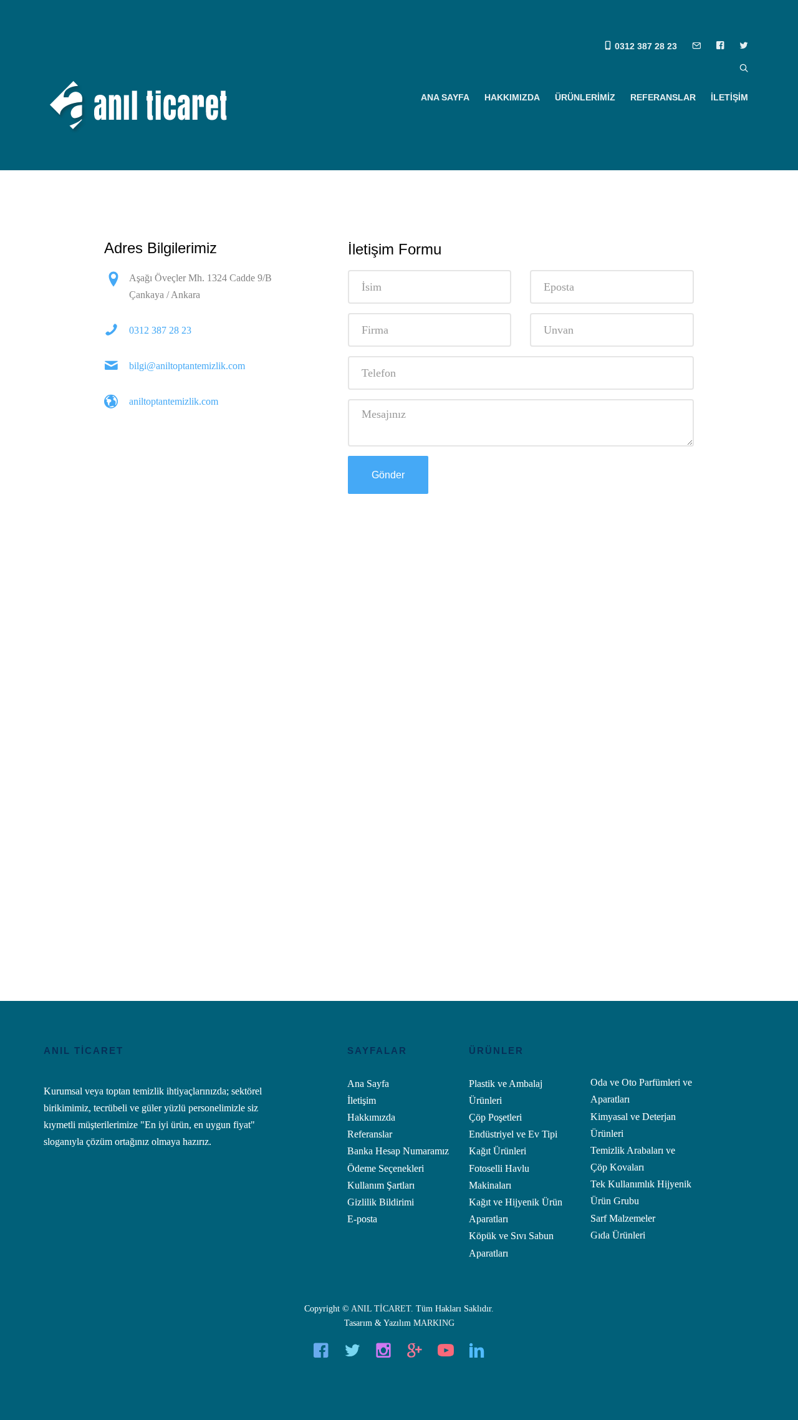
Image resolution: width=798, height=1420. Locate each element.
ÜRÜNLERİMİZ (585, 97)
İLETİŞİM (729, 97)
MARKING (433, 1323)
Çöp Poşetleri (495, 1117)
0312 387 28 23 (644, 46)
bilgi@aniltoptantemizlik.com (187, 365)
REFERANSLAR (663, 97)
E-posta (362, 1219)
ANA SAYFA (445, 97)
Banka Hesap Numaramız (398, 1151)
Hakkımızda (371, 1117)
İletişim (361, 1100)
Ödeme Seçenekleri (385, 1168)
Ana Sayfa (368, 1083)
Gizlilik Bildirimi (380, 1202)
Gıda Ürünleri (617, 1235)
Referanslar (369, 1134)
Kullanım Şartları (381, 1185)
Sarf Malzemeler (622, 1218)
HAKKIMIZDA (512, 97)
